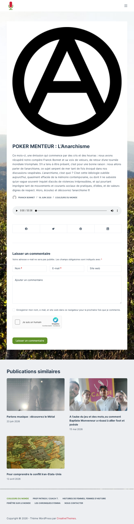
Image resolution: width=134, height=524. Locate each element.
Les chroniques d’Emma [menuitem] (47, 503)
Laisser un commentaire (30, 340)
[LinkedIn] (108, 229)
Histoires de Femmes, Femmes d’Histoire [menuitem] (84, 498)
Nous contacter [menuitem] (74, 503)
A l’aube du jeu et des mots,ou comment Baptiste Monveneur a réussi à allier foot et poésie (97, 420)
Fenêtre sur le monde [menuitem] (19, 503)
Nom (18, 268)
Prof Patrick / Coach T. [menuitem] (46, 498)
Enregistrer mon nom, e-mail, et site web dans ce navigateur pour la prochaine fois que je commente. (69, 310)
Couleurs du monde (66, 197)
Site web (95, 268)
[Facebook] (26, 229)
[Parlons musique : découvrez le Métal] (36, 394)
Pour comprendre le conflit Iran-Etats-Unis (34, 474)
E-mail (56, 268)
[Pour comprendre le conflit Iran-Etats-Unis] (36, 452)
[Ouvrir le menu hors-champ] (125, 5)
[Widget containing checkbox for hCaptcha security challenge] (37, 322)
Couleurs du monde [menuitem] (18, 498)
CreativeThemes (66, 518)
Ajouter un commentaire (29, 280)
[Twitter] (53, 229)
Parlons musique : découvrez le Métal (31, 416)
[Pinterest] (80, 229)
